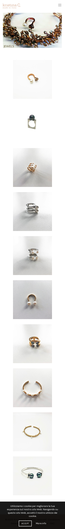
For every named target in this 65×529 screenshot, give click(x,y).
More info (41, 523)
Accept (25, 523)
